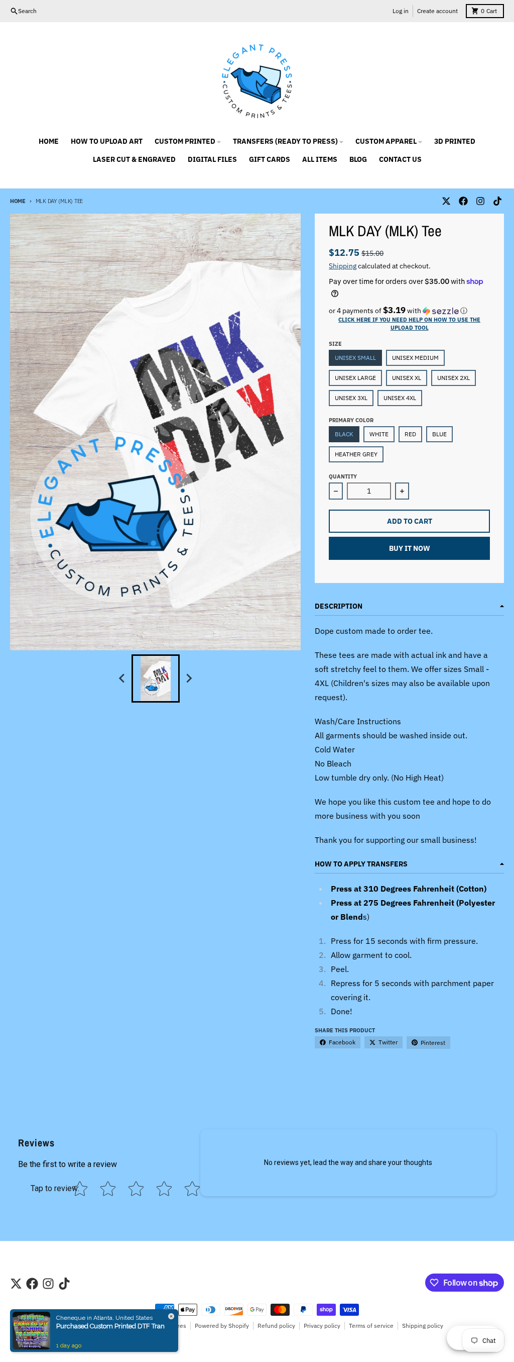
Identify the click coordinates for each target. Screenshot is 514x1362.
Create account (437, 11)
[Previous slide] (122, 678)
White (379, 434)
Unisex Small (355, 357)
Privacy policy (322, 1325)
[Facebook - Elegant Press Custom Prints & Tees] (463, 201)
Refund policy (276, 1325)
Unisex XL (406, 377)
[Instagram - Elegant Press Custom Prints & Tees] (480, 201)
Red (410, 434)
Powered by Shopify (222, 1325)
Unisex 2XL (453, 377)
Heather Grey (356, 454)
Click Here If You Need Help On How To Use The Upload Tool (409, 323)
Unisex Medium (415, 357)
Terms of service (371, 1325)
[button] (409, 311)
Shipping (342, 265)
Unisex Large (355, 377)
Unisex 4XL (399, 398)
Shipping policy (422, 1325)
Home (18, 201)
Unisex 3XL (351, 398)
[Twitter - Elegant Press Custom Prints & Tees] (446, 201)
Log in (401, 11)
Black (344, 434)
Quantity (343, 476)
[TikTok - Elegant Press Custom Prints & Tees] (497, 201)
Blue (439, 434)
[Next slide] (189, 678)
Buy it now (409, 548)
